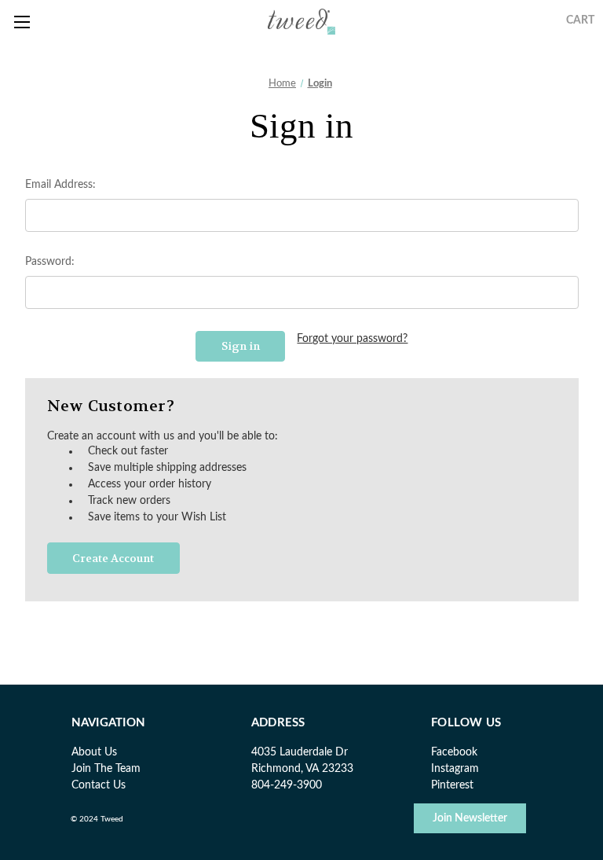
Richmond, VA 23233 (302, 768)
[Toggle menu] (21, 21)
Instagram (455, 768)
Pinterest (452, 785)
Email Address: (60, 184)
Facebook (454, 752)
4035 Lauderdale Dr (299, 752)
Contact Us (98, 785)
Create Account (113, 558)
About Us (94, 752)
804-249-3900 (286, 785)
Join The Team (106, 768)
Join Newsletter (470, 818)
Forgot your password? (352, 338)
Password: (50, 261)
